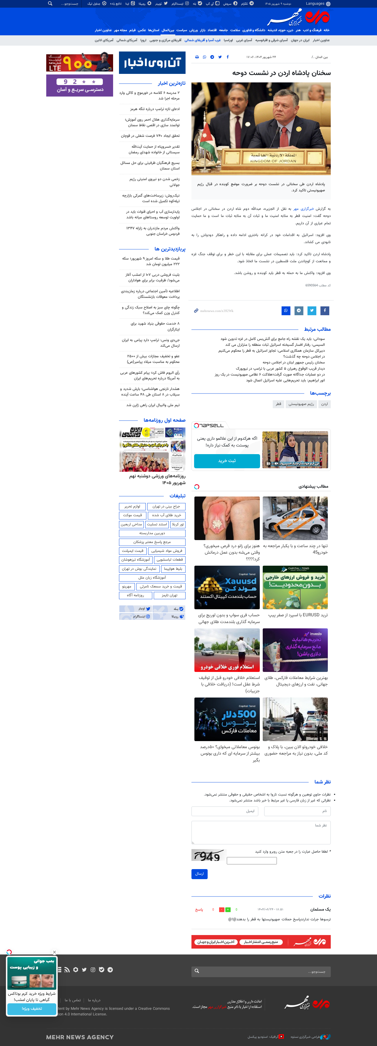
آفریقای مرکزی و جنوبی (165, 40)
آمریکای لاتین (104, 40)
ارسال (199, 874)
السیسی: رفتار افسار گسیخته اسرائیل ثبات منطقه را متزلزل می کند (275, 345)
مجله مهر (120, 30)
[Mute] (276, 463)
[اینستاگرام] (93, 970)
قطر (278, 404)
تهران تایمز (169, 595)
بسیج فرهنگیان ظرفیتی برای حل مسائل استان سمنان (150, 166)
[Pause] (268, 463)
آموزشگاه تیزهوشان (135, 560)
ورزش (193, 30)
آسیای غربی (244, 40)
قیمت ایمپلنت (132, 551)
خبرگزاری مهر (303, 209)
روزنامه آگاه (135, 595)
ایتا (127, 4)
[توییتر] (84, 970)
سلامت (235, 30)
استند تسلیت (157, 524)
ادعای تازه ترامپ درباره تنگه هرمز (155, 109)
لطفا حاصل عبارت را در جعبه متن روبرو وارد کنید (293, 852)
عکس (142, 30)
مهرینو (126, 587)
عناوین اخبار (321, 40)
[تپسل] (196, 426)
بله (195, 4)
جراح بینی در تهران (166, 506)
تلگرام (245, 4)
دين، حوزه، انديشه (280, 30)
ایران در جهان (300, 40)
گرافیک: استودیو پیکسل (263, 1037)
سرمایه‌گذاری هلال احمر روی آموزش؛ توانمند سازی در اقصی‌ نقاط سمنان (152, 122)
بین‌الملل (168, 30)
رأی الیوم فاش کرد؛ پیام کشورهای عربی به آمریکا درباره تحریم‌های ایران (150, 375)
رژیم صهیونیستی (301, 404)
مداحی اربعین (131, 524)
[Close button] (54, 952)
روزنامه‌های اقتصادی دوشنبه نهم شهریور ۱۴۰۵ (156, 480)
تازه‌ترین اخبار (172, 83)
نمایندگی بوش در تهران (139, 569)
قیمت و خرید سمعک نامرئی (161, 587)
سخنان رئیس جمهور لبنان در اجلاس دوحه (294, 363)
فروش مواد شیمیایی (166, 551)
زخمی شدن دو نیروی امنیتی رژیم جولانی (155, 182)
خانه (327, 30)
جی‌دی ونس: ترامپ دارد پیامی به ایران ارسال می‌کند (151, 343)
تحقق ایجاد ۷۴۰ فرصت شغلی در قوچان (150, 136)
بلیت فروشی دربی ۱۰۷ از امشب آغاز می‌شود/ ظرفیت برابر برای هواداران (152, 277)
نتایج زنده (116, 3)
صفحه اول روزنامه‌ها (165, 420)
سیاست (181, 30)
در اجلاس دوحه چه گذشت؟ (304, 357)
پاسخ (199, 910)
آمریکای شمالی (127, 40)
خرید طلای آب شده (166, 515)
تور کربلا (178, 524)
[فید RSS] (67, 970)
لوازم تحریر (132, 506)
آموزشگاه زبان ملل (152, 578)
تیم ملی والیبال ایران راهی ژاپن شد (153, 405)
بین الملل (321, 57)
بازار (202, 30)
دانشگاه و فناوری (253, 30)
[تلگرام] (110, 970)
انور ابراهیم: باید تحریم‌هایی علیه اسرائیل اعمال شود (285, 380)
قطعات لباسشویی (170, 560)
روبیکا (142, 4)
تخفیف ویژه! (32, 1009)
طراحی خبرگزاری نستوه (305, 1037)
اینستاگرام (178, 4)
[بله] (101, 970)
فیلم (132, 30)
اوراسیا (228, 40)
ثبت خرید (227, 461)
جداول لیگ (94, 4)
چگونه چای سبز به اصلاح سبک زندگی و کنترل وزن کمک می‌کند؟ (151, 310)
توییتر (159, 4)
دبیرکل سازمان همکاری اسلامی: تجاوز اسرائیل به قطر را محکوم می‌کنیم (272, 351)
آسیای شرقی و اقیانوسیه (271, 40)
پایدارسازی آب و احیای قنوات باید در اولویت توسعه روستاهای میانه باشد (153, 214)
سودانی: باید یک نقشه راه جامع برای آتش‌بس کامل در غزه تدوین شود (273, 339)
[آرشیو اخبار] (58, 970)
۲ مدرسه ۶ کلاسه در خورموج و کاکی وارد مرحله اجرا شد (149, 96)
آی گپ (210, 4)
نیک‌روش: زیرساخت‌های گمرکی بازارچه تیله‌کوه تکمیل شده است (151, 198)
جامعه (223, 30)
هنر (298, 30)
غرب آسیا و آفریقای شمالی (203, 40)
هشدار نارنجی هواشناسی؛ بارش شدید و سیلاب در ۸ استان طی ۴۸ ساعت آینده (150, 392)
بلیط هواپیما (173, 569)
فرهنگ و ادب (312, 30)
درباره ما (94, 1000)
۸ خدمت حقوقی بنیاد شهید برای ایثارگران (155, 326)
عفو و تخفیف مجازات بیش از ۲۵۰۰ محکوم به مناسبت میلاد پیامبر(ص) (153, 359)
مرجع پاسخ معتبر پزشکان (152, 542)
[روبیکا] (76, 970)
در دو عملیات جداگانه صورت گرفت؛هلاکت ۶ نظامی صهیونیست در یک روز (270, 375)
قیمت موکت (132, 515)
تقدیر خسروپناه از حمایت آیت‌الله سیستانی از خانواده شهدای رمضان (154, 149)
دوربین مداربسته (152, 533)
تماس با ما (73, 1000)
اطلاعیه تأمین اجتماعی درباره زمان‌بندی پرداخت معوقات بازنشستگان (150, 294)
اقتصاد (212, 30)
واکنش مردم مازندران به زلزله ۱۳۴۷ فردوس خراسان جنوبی (153, 231)
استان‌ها (153, 30)
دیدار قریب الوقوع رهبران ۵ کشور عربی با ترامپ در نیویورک (280, 369)
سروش (227, 4)
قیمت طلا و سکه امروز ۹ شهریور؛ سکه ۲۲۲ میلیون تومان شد (151, 261)
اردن (324, 404)
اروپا (143, 40)
